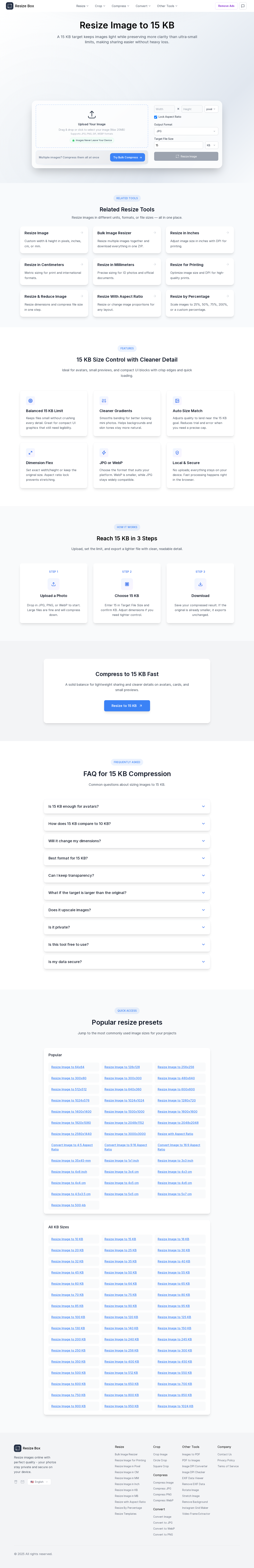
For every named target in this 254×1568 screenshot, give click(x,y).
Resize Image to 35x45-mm (71, 1160)
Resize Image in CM (127, 1472)
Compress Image (163, 1482)
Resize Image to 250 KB (68, 1350)
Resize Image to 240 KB (122, 1339)
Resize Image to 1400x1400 (71, 1111)
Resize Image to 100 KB (68, 1317)
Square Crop (161, 1466)
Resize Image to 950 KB (122, 1406)
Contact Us (225, 1454)
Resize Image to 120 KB (121, 1317)
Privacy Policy (226, 1460)
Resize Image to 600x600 (176, 1089)
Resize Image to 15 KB (120, 1239)
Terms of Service (228, 1466)
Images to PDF (191, 1454)
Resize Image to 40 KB (174, 1261)
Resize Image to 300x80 (68, 1078)
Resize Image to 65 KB (174, 1283)
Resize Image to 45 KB (67, 1272)
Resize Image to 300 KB (175, 1350)
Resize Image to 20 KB (67, 1250)
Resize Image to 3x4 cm (122, 1172)
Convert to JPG (163, 1522)
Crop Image (160, 1454)
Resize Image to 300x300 (123, 1078)
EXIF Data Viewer (192, 1478)
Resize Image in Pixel (127, 1466)
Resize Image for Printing (130, 1460)
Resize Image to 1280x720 (177, 1100)
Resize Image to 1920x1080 (71, 1123)
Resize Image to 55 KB (174, 1272)
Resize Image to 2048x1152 (124, 1123)
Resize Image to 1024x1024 (124, 1100)
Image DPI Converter (195, 1466)
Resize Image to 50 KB (121, 1272)
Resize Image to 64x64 (67, 1067)
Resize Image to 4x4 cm (68, 1183)
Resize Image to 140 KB (121, 1328)
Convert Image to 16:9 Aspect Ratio (179, 1147)
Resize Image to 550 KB (175, 1373)
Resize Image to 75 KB (121, 1295)
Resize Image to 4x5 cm (122, 1183)
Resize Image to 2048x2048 (178, 1123)
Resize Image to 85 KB (67, 1306)
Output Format (163, 124)
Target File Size (163, 138)
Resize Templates (125, 1513)
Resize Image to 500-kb (68, 1205)
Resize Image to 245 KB (175, 1339)
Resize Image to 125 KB (174, 1317)
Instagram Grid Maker (195, 1507)
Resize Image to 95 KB (174, 1306)
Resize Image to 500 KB (68, 1373)
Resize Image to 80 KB (174, 1295)
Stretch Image (191, 1495)
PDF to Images (191, 1460)
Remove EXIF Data (193, 1484)
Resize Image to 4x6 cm (175, 1183)
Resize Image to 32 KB (67, 1261)
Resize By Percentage (128, 1507)
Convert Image (162, 1516)
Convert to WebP (164, 1528)
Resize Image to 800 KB (122, 1395)
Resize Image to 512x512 (69, 1089)
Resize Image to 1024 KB (175, 1406)
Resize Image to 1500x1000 (124, 1111)
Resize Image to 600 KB (68, 1384)
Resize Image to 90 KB (121, 1306)
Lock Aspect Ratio (170, 116)
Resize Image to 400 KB (122, 1361)
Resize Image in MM (127, 1478)
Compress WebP (163, 1500)
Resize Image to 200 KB (68, 1339)
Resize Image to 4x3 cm (175, 1172)
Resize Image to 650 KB (122, 1384)
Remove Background (195, 1501)
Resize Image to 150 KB (174, 1328)
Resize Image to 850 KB (175, 1395)
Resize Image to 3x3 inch (175, 1160)
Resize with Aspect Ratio (175, 1134)
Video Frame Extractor (196, 1513)
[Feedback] (243, 6)
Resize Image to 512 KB (121, 1373)
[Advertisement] (127, 71)
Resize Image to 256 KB (122, 1350)
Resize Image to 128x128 (122, 1067)
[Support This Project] (16, 1482)
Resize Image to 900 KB (68, 1406)
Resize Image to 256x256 (176, 1067)
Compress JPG (162, 1488)
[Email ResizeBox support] (22, 1482)
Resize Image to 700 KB (175, 1384)
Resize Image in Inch (127, 1484)
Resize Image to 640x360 (123, 1089)
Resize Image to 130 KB (68, 1328)
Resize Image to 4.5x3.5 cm (71, 1194)
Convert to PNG (163, 1534)
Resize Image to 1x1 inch (122, 1160)
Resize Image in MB (126, 1495)
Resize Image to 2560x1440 (71, 1134)
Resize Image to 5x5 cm (122, 1194)
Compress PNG (162, 1494)
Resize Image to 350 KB (68, 1361)
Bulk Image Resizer (126, 1454)
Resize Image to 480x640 (176, 1078)
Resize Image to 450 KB (175, 1361)
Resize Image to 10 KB (67, 1239)
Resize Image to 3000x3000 (125, 1134)
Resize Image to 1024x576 (70, 1100)
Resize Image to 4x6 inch (69, 1172)
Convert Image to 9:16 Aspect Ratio (126, 1147)
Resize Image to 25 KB (121, 1250)
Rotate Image (190, 1490)
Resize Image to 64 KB (121, 1283)
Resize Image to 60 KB (67, 1283)
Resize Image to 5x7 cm (175, 1194)
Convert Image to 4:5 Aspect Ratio (72, 1147)
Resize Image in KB (126, 1490)
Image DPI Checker (193, 1472)
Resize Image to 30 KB (174, 1250)
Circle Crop (160, 1460)
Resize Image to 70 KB (67, 1295)
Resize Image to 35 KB (121, 1261)
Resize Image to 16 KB (173, 1239)
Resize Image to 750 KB (68, 1395)
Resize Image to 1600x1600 (177, 1111)
